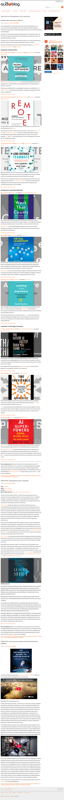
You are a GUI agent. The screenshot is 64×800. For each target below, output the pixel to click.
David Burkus (16, 279)
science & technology (5, 476)
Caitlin (13, 483)
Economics (39, 636)
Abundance (24, 366)
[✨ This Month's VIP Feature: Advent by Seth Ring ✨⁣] (54, 48)
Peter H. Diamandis (22, 329)
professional (38, 475)
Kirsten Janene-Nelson (19, 52)
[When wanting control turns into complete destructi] (47, 67)
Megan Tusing (4, 54)
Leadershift (5, 486)
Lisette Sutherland (30, 52)
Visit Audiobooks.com (54, 11)
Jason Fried (31, 97)
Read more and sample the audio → (8, 94)
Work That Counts (5, 192)
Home (2, 789)
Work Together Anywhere (7, 52)
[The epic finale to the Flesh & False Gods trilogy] (47, 60)
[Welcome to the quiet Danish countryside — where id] (60, 48)
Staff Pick (28, 784)
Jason (7, 136)
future (23, 475)
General (6, 475)
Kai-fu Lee (11, 449)
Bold (29, 366)
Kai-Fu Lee (11, 417)
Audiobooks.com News (34, 11)
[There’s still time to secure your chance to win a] (54, 67)
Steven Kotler (30, 329)
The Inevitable (4, 373)
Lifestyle (15, 11)
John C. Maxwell (8, 488)
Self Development (22, 784)
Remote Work (36, 44)
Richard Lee (13, 192)
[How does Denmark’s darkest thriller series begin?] (47, 48)
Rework (13, 128)
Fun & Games (23, 11)
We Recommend (6, 11)
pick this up (3, 781)
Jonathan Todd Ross (26, 192)
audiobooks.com (30, 636)
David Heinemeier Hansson (21, 97)
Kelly (2, 407)
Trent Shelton (22, 492)
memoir (17, 784)
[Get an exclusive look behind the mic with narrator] (47, 54)
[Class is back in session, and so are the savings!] (60, 54)
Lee (3, 455)
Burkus (26, 315)
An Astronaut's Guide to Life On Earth (26, 783)
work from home (15, 476)
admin (14, 646)
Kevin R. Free (34, 192)
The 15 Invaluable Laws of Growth (31, 553)
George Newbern (23, 373)
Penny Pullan (13, 235)
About (44, 11)
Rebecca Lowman (5, 98)
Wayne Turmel (19, 143)
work (10, 476)
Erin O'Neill (16, 23)
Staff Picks (10, 636)
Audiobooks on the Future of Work (11, 20)
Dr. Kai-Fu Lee (4, 445)
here (36, 471)
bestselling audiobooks (15, 471)
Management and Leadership (7, 46)
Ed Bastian (27, 492)
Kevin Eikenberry (28, 143)
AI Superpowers (4, 417)
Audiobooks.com (8, 789)
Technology (18, 46)
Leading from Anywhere (6, 279)
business (35, 636)
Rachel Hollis (15, 492)
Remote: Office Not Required (7, 97)
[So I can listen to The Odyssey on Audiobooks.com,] (60, 60)
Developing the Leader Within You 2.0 (13, 555)
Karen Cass (24, 235)
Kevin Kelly (11, 373)
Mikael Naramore (24, 417)
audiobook (24, 636)
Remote (36, 130)
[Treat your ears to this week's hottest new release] (54, 54)
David (11, 136)
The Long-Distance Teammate (7, 143)
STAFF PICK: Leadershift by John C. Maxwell (14, 480)
